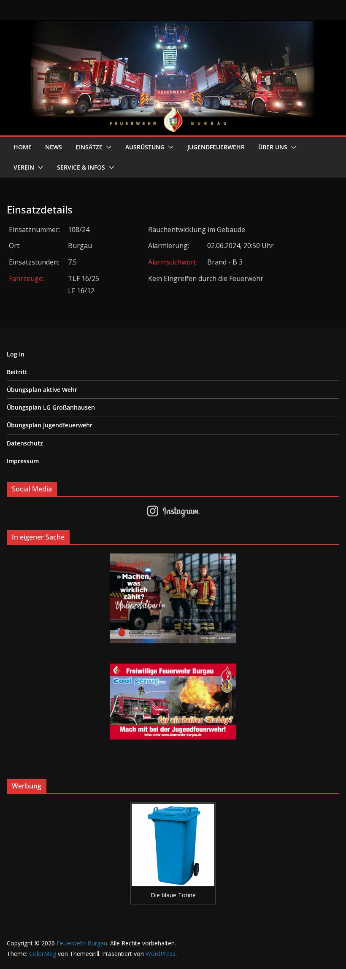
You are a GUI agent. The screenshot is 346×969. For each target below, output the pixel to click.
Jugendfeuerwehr (216, 147)
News (53, 147)
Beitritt (17, 372)
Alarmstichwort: (172, 262)
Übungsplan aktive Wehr (42, 390)
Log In (15, 354)
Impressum (23, 461)
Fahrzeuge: (26, 278)
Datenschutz (25, 443)
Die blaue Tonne (173, 895)
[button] (107, 147)
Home (23, 147)
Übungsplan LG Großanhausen (51, 407)
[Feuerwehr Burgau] (173, 26)
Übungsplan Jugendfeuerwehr (49, 425)
